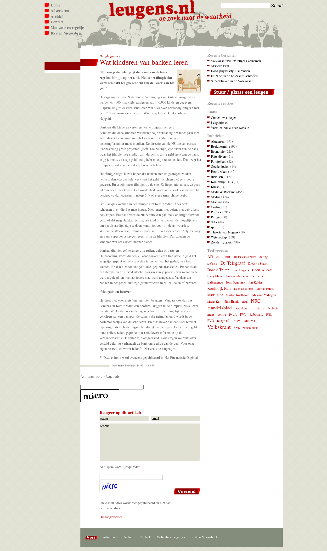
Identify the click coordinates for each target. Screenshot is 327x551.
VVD (237, 328)
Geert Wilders (262, 269)
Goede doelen (220, 166)
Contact (57, 21)
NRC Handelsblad (233, 304)
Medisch (216, 197)
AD (210, 256)
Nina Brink (231, 301)
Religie (215, 217)
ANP (219, 257)
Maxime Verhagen (264, 295)
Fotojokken (218, 161)
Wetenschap (219, 237)
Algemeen (218, 141)
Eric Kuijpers (240, 270)
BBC (228, 257)
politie (221, 314)
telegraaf (223, 321)
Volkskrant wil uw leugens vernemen (236, 60)
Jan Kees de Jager (237, 276)
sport (214, 227)
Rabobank (256, 314)
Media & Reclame (223, 192)
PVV (243, 314)
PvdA (233, 314)
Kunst (215, 187)
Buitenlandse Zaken (245, 257)
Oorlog (215, 207)
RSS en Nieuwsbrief (67, 33)
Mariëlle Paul (220, 66)
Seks (214, 222)
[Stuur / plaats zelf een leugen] (241, 96)
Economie (218, 151)
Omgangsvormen (111, 517)
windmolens (250, 328)
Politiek (216, 212)
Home (55, 5)
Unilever (249, 321)
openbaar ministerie (249, 307)
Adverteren (60, 10)
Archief (57, 16)
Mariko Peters (265, 289)
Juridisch (217, 176)
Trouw (236, 321)
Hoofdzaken (219, 171)
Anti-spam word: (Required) (99, 376)
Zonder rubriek (221, 242)
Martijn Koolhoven (237, 295)
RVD (210, 320)
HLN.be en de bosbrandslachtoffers (234, 76)
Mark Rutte (215, 294)
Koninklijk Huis (222, 182)
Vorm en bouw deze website (230, 127)
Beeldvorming (220, 146)
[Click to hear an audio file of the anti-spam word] (140, 395)
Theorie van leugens (224, 232)
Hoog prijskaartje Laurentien (230, 71)
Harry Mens (214, 276)
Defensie (212, 263)
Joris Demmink (235, 282)
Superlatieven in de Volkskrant (232, 81)
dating (263, 257)
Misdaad (216, 202)
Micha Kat (213, 302)
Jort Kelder (255, 282)
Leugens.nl (152, 9)
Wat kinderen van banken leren (144, 62)
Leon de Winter (243, 289)
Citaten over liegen (224, 117)
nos (245, 301)
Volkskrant (219, 326)
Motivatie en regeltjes (68, 27)
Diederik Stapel (258, 263)
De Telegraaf (232, 263)
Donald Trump (218, 269)
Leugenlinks (219, 122)
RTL (269, 314)
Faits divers (218, 156)
